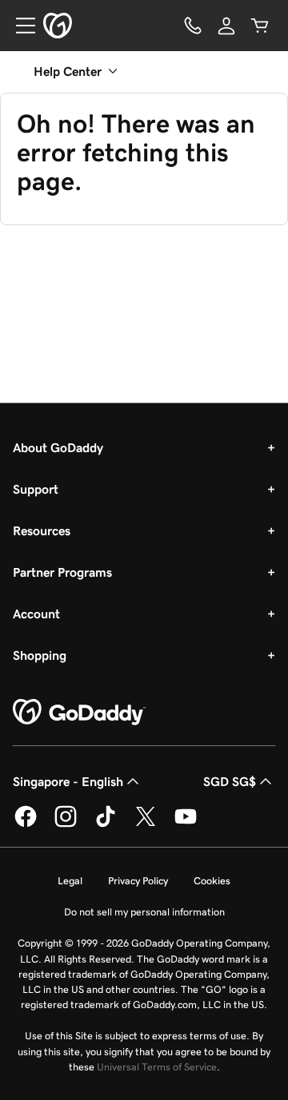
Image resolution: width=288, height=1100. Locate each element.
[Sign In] (226, 25)
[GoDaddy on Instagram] (65, 824)
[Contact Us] (193, 25)
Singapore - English (68, 781)
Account (36, 613)
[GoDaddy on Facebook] (25, 824)
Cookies (212, 881)
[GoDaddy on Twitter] (145, 824)
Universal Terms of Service (157, 1067)
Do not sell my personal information (144, 912)
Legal (70, 881)
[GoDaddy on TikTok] (105, 824)
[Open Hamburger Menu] (19, 25)
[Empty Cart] (260, 25)
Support (35, 488)
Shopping (39, 655)
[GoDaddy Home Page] (79, 712)
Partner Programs (62, 572)
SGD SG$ (229, 781)
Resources (41, 530)
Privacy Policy (138, 881)
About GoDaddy (58, 447)
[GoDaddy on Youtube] (185, 824)
